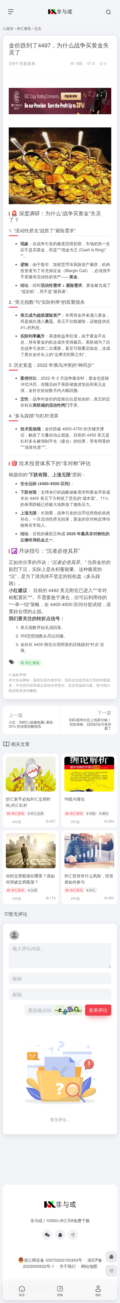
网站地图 (89, 1266)
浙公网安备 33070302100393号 (53, 1260)
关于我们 (67, 1266)
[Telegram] (73, 1234)
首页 (9, 28)
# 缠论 (103, 813)
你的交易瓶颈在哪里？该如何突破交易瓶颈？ (30, 879)
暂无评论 (18, 913)
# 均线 (91, 813)
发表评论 (98, 1010)
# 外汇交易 (35, 813)
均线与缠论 (74, 799)
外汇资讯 (24, 28)
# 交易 (32, 890)
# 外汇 (91, 890)
